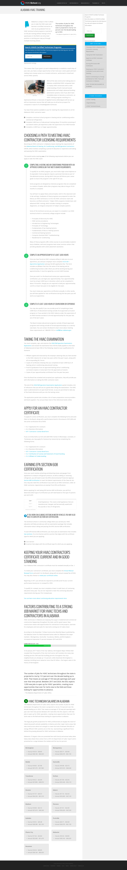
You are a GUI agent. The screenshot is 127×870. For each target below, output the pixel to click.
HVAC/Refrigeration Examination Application (48, 385)
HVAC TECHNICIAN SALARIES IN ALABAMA (95, 85)
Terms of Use (81, 865)
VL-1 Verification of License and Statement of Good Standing (45, 454)
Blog (63, 865)
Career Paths (46, 865)
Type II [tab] (30, 503)
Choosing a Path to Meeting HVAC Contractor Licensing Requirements (95, 49)
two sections (28, 534)
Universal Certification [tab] (30, 509)
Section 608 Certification (32, 480)
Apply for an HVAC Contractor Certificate (94, 59)
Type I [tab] (30, 500)
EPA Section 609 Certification (47, 516)
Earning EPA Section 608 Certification (93, 65)
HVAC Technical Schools (93, 106)
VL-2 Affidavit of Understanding (36, 456)
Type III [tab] (30, 506)
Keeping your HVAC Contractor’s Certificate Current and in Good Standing (95, 71)
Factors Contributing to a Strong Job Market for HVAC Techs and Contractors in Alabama (95, 79)
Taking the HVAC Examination (94, 55)
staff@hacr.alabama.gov (63, 330)
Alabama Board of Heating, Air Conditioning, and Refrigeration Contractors (50, 146)
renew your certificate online (48, 575)
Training (58, 865)
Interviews (53, 865)
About (67, 865)
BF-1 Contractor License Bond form (37, 431)
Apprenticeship (91, 103)
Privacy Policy (73, 865)
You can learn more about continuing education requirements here (45, 598)
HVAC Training (91, 99)
